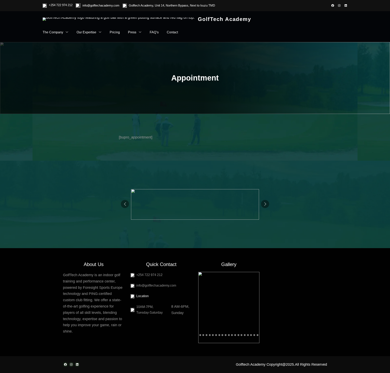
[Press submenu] (140, 32)
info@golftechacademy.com (100, 5)
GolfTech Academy (224, 19)
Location (142, 296)
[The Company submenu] (66, 32)
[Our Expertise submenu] (100, 32)
